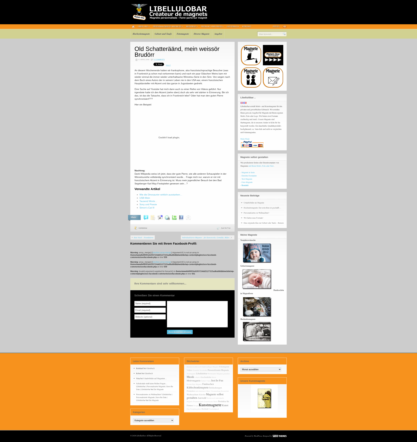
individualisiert (200, 391)
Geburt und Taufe (163, 34)
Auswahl (202, 397)
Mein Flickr (245, 138)
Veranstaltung (216, 391)
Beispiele (192, 26)
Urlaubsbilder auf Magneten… (155, 378)
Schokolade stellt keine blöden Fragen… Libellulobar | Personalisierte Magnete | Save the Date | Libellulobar (154, 386)
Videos (189, 370)
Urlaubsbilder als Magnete (254, 202)
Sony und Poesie (148, 204)
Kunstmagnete (210, 404)
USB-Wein (144, 198)
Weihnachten (192, 394)
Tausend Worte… (148, 201)
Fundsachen (208, 383)
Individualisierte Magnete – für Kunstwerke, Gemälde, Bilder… (206, 237)
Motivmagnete (194, 380)
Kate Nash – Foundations (143, 237)
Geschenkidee (206, 377)
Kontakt (246, 26)
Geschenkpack (214, 409)
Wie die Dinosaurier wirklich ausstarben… (160, 194)
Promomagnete (198, 401)
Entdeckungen (215, 387)
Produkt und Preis (212, 26)
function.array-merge (162, 252)
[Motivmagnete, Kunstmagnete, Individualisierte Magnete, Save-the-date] (168, 19)
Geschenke (203, 370)
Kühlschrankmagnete (197, 387)
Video (208, 381)
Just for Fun (225, 228)
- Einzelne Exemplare (248, 175)
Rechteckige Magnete (194, 384)
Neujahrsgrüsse (195, 409)
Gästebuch (233, 26)
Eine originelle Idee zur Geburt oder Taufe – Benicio (264, 222)
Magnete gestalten (223, 373)
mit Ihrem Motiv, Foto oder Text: (261, 165)
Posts (276, 26)
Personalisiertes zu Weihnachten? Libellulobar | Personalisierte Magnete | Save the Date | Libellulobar (154, 397)
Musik (190, 377)
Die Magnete (159, 389)
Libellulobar (142, 228)
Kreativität (225, 391)
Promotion (191, 391)
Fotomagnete (183, 34)
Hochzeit (204, 408)
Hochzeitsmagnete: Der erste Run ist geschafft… (262, 207)
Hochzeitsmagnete (141, 34)
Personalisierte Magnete (168, 26)
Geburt (203, 381)
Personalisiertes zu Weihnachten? (256, 212)
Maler (208, 391)
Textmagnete (191, 373)
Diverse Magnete (201, 34)
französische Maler (211, 401)
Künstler (202, 394)
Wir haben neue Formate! (253, 217)
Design (195, 405)
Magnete (216, 367)
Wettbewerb (211, 398)
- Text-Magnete (246, 179)
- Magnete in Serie (247, 172)
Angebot (218, 34)
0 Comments (159, 59)
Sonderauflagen (206, 367)
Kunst (225, 405)
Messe (214, 377)
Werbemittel (212, 373)
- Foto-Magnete (246, 182)
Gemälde (196, 370)
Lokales (197, 377)
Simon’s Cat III (146, 207)
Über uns (144, 26)
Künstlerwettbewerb (194, 367)
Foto (188, 409)
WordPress (258, 436)
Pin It (168, 65)
